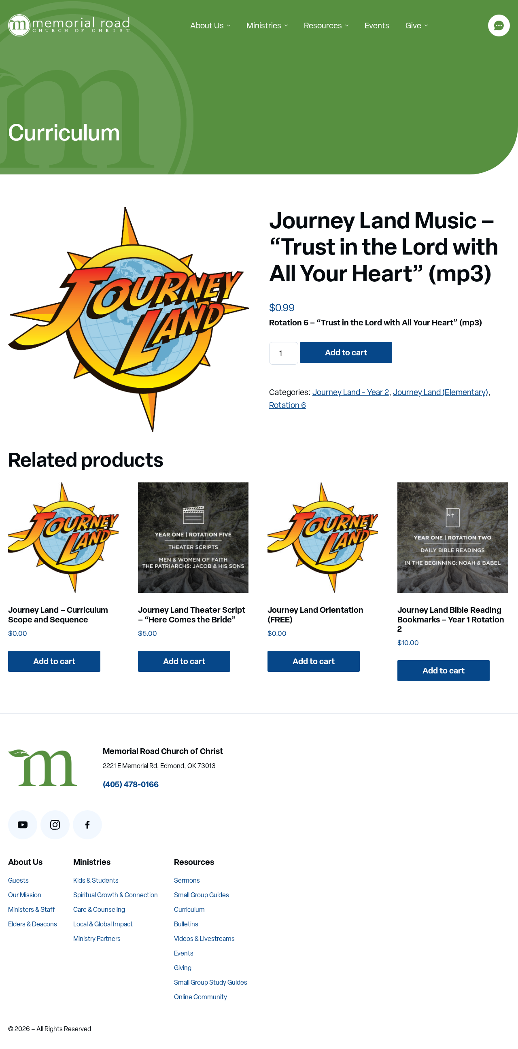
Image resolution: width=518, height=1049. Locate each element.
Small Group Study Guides (210, 982)
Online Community (200, 997)
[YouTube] (22, 824)
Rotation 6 (287, 405)
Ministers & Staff (31, 909)
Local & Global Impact (103, 924)
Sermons (187, 880)
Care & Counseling (99, 909)
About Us (207, 25)
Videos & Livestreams (204, 938)
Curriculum (189, 909)
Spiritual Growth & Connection (115, 895)
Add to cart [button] (54, 661)
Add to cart (346, 352)
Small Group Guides (201, 895)
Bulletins (186, 924)
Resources (323, 25)
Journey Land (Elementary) (440, 392)
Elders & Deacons (32, 924)
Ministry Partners (97, 938)
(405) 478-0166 (131, 784)
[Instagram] (55, 824)
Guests (18, 880)
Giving (182, 968)
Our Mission (24, 895)
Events (377, 25)
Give (413, 25)
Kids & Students (96, 880)
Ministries (263, 25)
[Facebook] (87, 824)
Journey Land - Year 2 (350, 392)
